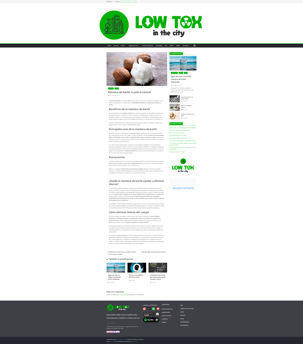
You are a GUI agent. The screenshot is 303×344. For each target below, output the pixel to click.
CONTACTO (186, 45)
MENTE (182, 312)
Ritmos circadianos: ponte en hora (136, 276)
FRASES (172, 45)
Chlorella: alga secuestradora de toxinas (153, 252)
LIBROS (178, 45)
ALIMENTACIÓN (174, 72)
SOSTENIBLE (159, 45)
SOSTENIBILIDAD (184, 322)
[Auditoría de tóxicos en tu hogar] (174, 116)
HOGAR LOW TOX (133, 45)
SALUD (122, 45)
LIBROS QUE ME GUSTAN (186, 308)
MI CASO (116, 45)
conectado (123, 295)
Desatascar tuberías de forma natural (187, 97)
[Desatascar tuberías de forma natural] (174, 99)
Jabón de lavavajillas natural (186, 106)
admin (117, 95)
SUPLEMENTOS (184, 325)
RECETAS (182, 315)
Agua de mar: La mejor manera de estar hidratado (114, 277)
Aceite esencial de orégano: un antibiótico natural (182, 140)
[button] (125, 46)
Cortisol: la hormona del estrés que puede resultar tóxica (157, 277)
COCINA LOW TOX (166, 315)
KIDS (166, 45)
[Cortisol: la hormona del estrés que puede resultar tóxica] (158, 264)
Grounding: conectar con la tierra (178, 138)
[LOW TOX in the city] (151, 8)
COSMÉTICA (111, 88)
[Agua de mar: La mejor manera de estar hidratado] (116, 264)
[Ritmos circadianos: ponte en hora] (137, 264)
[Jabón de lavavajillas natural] (174, 107)
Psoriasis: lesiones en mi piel (177, 152)
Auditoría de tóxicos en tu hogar (128, 1)
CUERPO (116, 88)
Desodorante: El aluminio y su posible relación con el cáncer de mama (122, 253)
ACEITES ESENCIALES (147, 45)
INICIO (109, 45)
